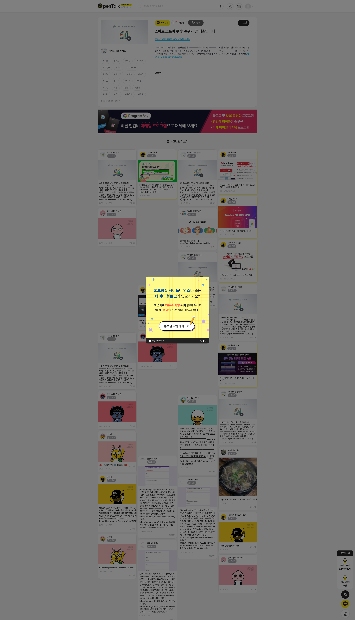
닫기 (202, 341)
